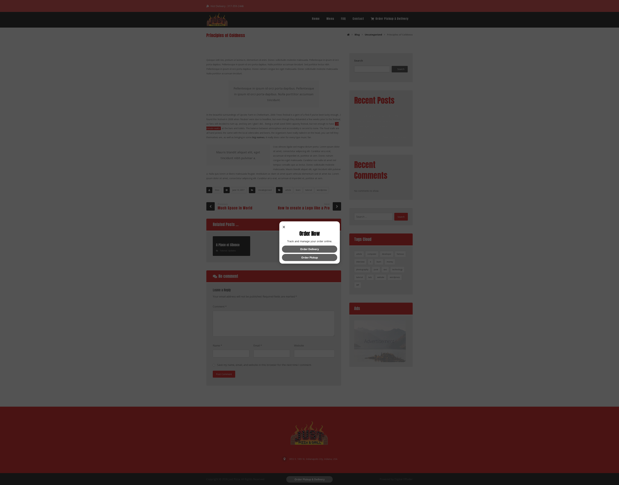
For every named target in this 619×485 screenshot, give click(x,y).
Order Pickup (309, 257)
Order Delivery (309, 249)
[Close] (284, 227)
